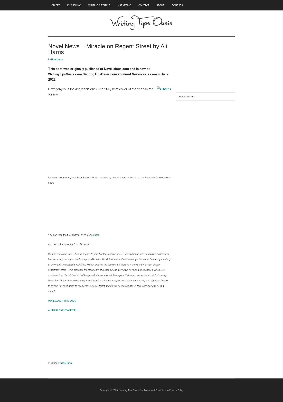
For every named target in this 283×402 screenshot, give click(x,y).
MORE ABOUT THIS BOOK (62, 300)
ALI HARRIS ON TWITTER (62, 310)
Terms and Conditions (155, 390)
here (96, 234)
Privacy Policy (176, 390)
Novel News (66, 363)
